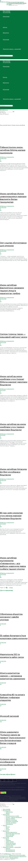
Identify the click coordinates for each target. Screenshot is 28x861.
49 (0, 161)
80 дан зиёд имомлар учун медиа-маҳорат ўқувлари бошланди (11, 516)
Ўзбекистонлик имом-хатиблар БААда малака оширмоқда (12, 150)
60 (0, 438)
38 (1, 526)
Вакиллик (6, 32)
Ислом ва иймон (11, 45)
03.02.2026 (3, 299)
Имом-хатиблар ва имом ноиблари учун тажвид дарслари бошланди (13, 427)
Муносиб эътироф (9, 716)
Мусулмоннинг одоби (12, 18)
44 (0, 345)
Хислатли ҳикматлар (12, 23)
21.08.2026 (3, 623)
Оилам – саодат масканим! (14, 19)
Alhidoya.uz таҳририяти (7, 157)
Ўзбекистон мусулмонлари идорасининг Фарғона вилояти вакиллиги (13, 798)
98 (1, 483)
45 (0, 254)
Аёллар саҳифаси (11, 24)
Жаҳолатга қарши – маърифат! (12, 49)
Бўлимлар (6, 39)
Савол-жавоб (9, 43)
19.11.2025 (2, 435)
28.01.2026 (3, 342)
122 (1, 721)
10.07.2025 (3, 574)
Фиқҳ (7, 41)
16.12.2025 (3, 390)
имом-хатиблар (20, 125)
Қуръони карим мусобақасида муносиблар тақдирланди (14, 762)
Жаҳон (8, 15)
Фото (7, 30)
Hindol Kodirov (14, 800)
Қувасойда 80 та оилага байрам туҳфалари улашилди (12, 697)
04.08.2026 (3, 158)
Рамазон (8, 42)
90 (1, 748)
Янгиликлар (6, 12)
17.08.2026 (3, 683)
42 (0, 393)
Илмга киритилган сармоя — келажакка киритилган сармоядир (12, 676)
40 (1, 684)
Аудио (8, 31)
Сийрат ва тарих (11, 46)
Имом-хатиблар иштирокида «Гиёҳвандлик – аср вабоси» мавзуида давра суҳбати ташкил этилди (13, 563)
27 (0, 705)
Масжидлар (9, 38)
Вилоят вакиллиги (11, 34)
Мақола (8, 50)
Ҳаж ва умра (9, 47)
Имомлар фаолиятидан (13, 35)
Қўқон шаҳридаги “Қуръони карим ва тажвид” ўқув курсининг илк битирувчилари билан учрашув (13, 737)
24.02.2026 (3, 251)
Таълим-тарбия (10, 20)
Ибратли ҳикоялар (11, 22)
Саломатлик (9, 26)
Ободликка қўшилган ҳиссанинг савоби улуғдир (11, 617)
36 (0, 210)
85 (0, 577)
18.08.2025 (3, 480)
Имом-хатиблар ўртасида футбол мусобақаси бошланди (13, 472)
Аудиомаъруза (10, 53)
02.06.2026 (3, 207)
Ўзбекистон (9, 13)
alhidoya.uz (7, 796)
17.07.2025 (3, 524)
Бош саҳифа (6, 11)
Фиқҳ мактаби (10, 37)
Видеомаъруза (10, 51)
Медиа (5, 27)
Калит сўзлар (11, 125)
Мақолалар (6, 16)
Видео (8, 28)
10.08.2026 (3, 720)
